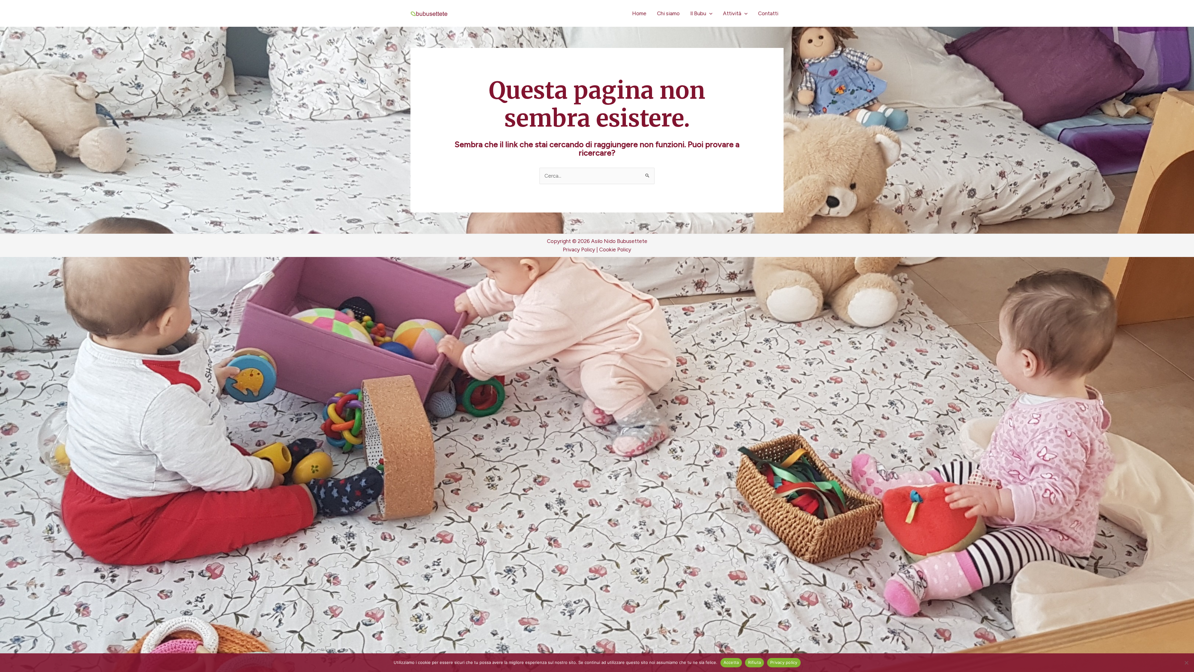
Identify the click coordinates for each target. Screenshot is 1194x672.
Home (639, 13)
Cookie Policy (615, 249)
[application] (709, 13)
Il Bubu (698, 13)
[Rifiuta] (1186, 663)
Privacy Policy (579, 249)
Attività (732, 13)
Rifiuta (754, 662)
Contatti (768, 13)
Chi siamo (668, 13)
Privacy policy (784, 662)
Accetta (731, 662)
